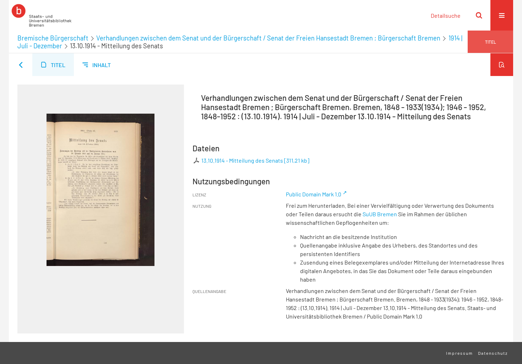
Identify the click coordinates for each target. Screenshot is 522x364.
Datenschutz (493, 353)
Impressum (459, 353)
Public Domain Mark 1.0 (313, 194)
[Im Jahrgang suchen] (501, 64)
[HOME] (41, 15)
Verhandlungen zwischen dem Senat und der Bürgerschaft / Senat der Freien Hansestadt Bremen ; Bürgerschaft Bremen (268, 38)
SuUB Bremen (380, 214)
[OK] (479, 15)
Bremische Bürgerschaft (52, 38)
